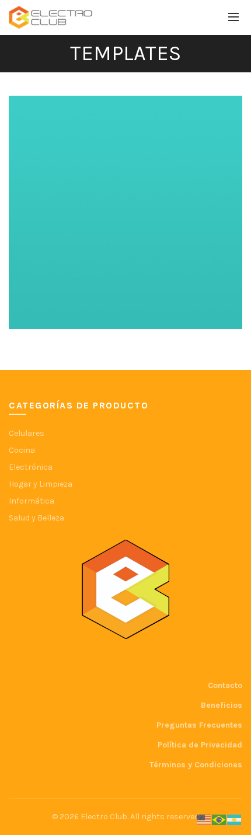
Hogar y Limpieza (40, 484)
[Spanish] (234, 819)
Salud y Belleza (36, 518)
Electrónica (31, 467)
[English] (204, 819)
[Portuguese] (219, 819)
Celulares (26, 433)
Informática (31, 501)
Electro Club (104, 817)
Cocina (22, 450)
